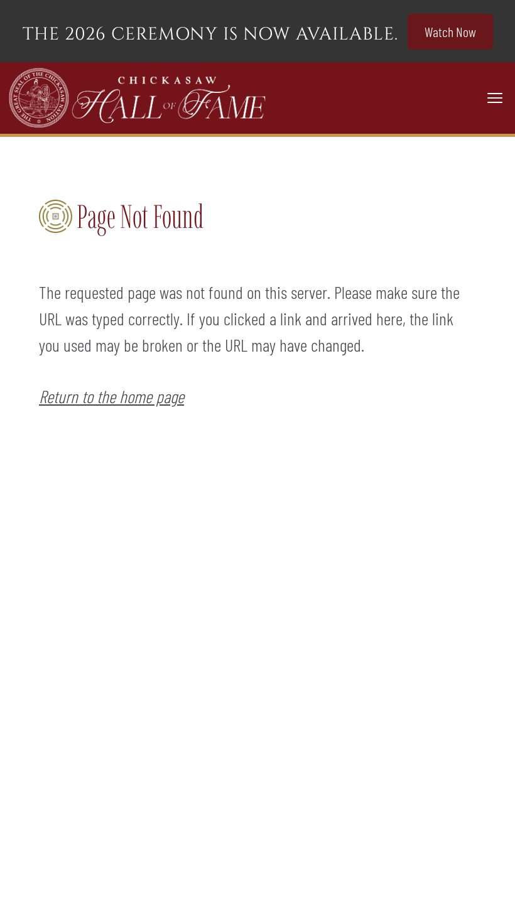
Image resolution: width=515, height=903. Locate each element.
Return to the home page (111, 396)
